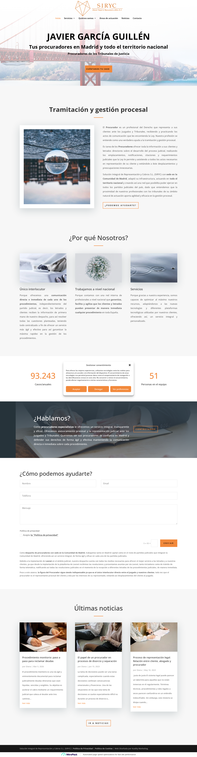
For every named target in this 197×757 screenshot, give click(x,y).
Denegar (98, 389)
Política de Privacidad (83, 748)
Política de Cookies (104, 748)
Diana (28, 666)
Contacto (137, 18)
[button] (129, 365)
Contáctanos (146, 429)
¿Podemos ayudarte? (120, 205)
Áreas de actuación (109, 18)
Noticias (125, 18)
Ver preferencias (121, 389)
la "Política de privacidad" (44, 535)
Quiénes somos (86, 18)
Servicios (68, 18)
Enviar (169, 543)
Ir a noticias (98, 723)
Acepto (40, 535)
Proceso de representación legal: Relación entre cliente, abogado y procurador (152, 661)
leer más (26, 703)
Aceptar (76, 389)
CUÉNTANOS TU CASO (97, 69)
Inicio (58, 18)
